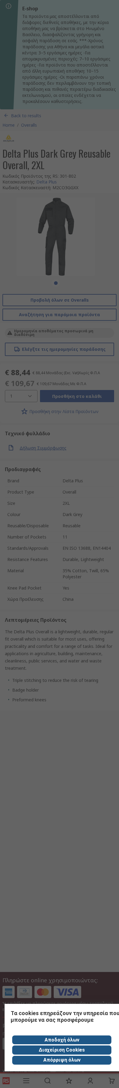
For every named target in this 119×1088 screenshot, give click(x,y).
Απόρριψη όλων (62, 1060)
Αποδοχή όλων (62, 1040)
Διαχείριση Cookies (62, 1050)
